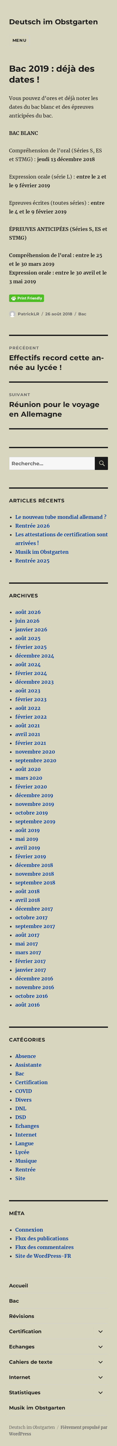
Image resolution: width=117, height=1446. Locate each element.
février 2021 (30, 743)
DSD (20, 1117)
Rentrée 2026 (32, 526)
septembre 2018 (35, 882)
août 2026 (28, 612)
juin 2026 (27, 621)
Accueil (18, 1286)
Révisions (21, 1316)
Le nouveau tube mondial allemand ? (60, 517)
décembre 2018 (34, 865)
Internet (26, 1135)
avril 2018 (27, 900)
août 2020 (28, 769)
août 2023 (27, 690)
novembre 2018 (34, 874)
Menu (19, 40)
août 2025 (28, 638)
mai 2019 (26, 839)
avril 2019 (27, 848)
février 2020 (31, 786)
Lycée (22, 1152)
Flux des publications (41, 1238)
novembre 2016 (34, 987)
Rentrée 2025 (32, 561)
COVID (23, 1091)
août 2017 (27, 935)
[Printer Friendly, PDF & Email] (26, 298)
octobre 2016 (31, 996)
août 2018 (27, 891)
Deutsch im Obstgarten (53, 21)
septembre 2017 (35, 926)
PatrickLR (28, 313)
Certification (31, 1082)
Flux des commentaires (44, 1247)
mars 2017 (28, 952)
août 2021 (27, 725)
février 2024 (31, 673)
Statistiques (25, 1393)
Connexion (29, 1230)
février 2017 (30, 961)
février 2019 (30, 856)
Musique (26, 1161)
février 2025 (31, 647)
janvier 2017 (30, 970)
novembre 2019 (34, 804)
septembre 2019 (35, 821)
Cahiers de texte (30, 1362)
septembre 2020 (35, 760)
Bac (82, 313)
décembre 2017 (34, 909)
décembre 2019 (34, 795)
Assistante (28, 1065)
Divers (23, 1100)
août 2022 (28, 708)
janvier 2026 (31, 629)
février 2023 (30, 699)
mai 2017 (26, 944)
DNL (20, 1108)
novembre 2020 (35, 752)
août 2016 (27, 1005)
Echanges (27, 1126)
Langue (24, 1143)
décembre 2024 (34, 656)
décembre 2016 (34, 978)
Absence (25, 1056)
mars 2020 (28, 778)
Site (20, 1178)
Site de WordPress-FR (43, 1256)
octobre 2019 (31, 813)
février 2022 (31, 717)
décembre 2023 (34, 682)
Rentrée (25, 1169)
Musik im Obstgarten (42, 552)
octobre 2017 (31, 917)
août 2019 (27, 830)
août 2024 (28, 664)
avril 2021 (27, 734)
